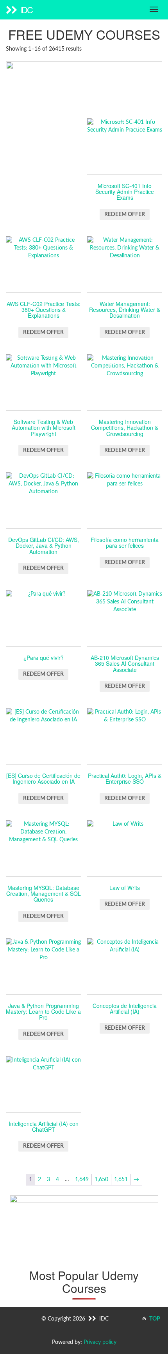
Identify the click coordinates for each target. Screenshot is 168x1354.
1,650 (101, 1179)
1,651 (121, 1179)
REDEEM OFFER (124, 214)
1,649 (82, 1179)
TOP (154, 1319)
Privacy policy (100, 1342)
